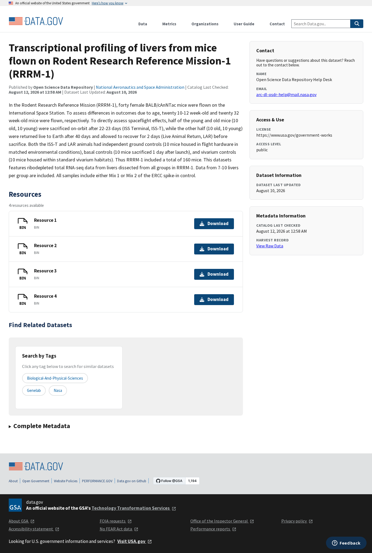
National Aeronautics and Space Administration (140, 87)
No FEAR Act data (116, 529)
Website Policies (65, 481)
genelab (34, 390)
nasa (58, 390)
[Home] (36, 21)
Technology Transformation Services (131, 508)
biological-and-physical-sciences (55, 378)
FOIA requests (113, 521)
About (13, 481)
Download (218, 223)
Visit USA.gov (131, 541)
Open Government (35, 481)
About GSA (19, 521)
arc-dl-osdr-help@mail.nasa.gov (286, 94)
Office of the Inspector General (219, 521)
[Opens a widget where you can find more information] (346, 543)
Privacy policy (294, 521)
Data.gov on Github (131, 481)
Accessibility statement (31, 529)
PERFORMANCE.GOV (97, 481)
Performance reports (210, 529)
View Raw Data (269, 245)
